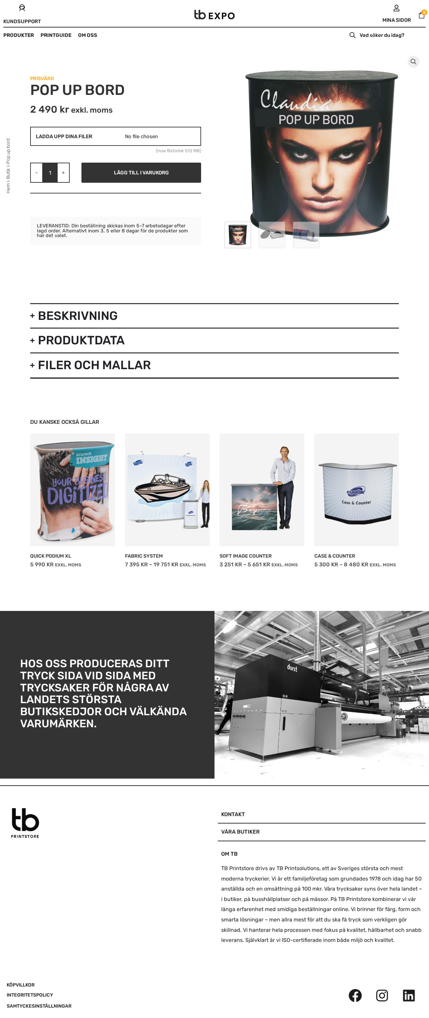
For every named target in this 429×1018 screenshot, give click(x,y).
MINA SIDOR (396, 20)
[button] (414, 62)
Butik (8, 173)
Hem (8, 188)
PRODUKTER (18, 35)
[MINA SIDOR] (396, 8)
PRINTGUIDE (56, 35)
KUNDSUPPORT (22, 21)
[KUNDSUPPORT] (22, 8)
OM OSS (87, 35)
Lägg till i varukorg (141, 173)
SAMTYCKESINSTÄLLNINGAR (39, 1006)
